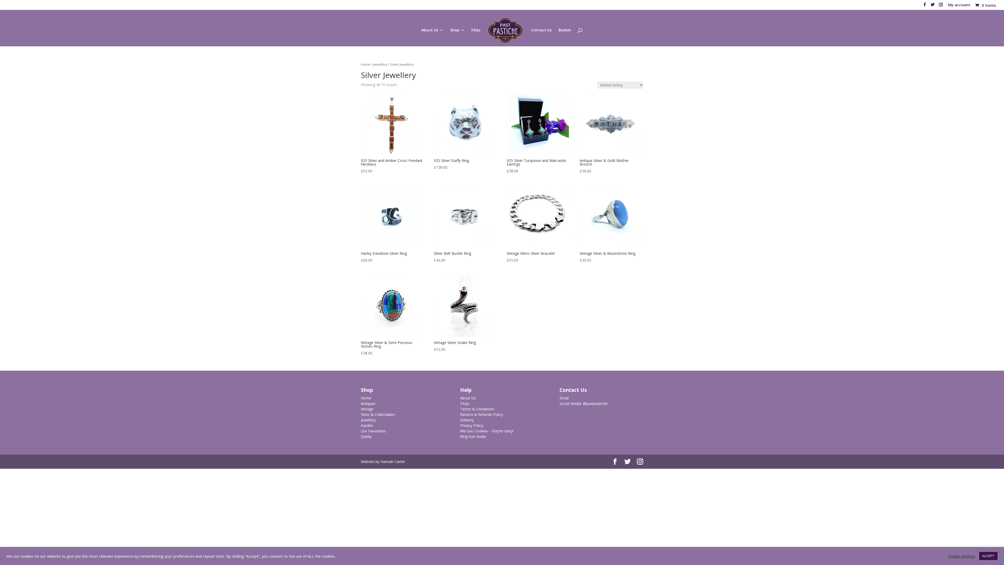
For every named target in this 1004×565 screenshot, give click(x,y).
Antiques (368, 403)
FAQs (475, 30)
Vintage (367, 408)
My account (959, 5)
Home (365, 64)
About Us (429, 30)
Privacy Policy (471, 425)
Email (564, 398)
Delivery (467, 419)
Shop (454, 30)
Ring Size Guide (473, 436)
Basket (564, 30)
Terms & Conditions (477, 408)
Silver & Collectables (378, 414)
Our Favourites (373, 430)
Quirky (366, 436)
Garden (367, 425)
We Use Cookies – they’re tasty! (487, 430)
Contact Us (541, 30)
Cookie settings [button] (961, 556)
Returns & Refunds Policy (481, 414)
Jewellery (380, 64)
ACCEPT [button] (988, 555)
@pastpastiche (595, 403)
